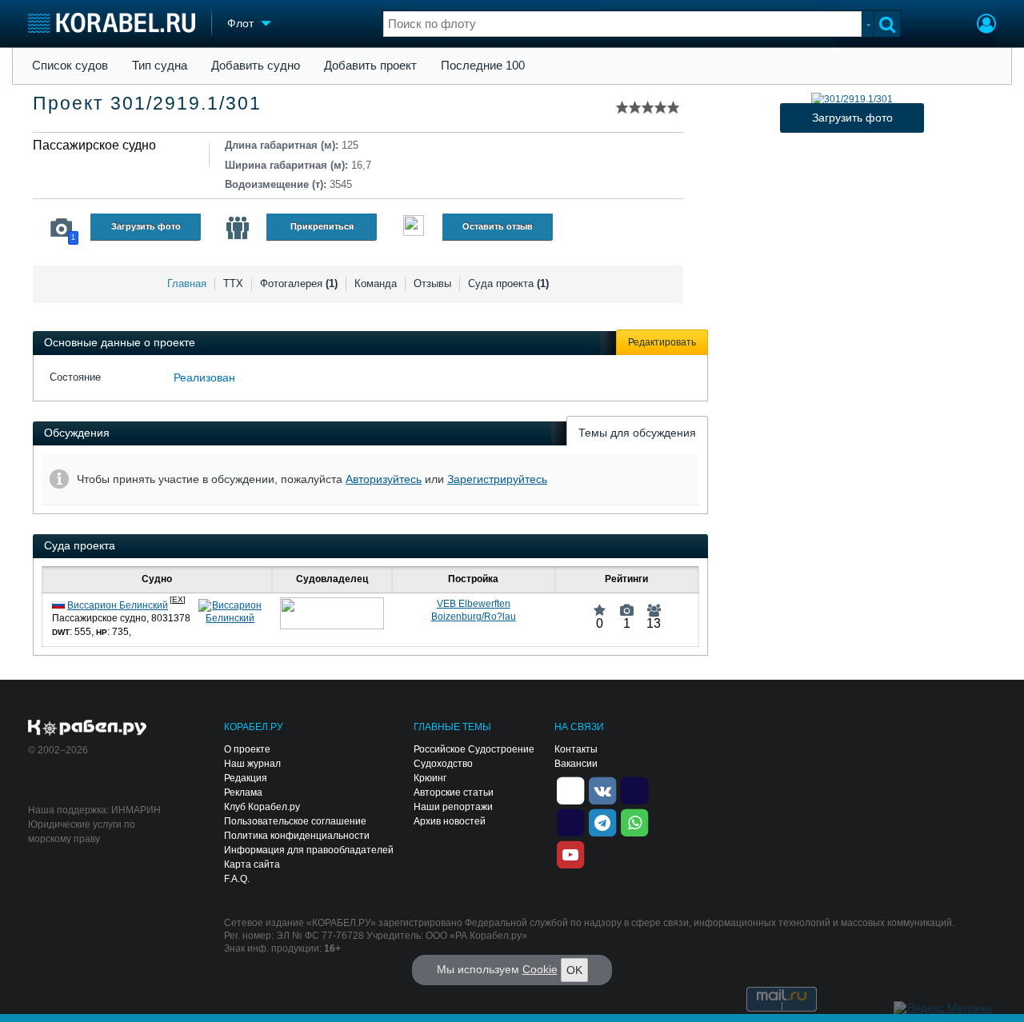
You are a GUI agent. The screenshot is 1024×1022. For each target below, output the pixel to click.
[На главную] (111, 23)
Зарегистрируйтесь (497, 479)
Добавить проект (370, 65)
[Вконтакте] (602, 789)
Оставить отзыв (497, 226)
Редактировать (662, 342)
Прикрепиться (322, 226)
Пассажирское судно (94, 145)
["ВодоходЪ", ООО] (332, 613)
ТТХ (233, 283)
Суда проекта (508, 283)
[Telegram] (602, 821)
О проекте (247, 749)
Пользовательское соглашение (295, 821)
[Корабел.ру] (87, 728)
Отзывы (432, 283)
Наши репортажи (453, 806)
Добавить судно (255, 65)
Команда (375, 283)
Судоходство (443, 763)
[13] (654, 603)
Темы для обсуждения (637, 432)
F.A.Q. (237, 878)
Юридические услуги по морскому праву (81, 831)
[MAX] (570, 821)
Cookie (540, 969)
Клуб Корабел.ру (262, 806)
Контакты (576, 749)
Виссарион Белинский (117, 605)
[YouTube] (570, 853)
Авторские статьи (454, 792)
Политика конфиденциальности (297, 835)
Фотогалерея (299, 283)
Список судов (70, 65)
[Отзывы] (413, 227)
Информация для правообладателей (309, 850)
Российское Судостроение (474, 749)
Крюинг (430, 778)
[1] (627, 603)
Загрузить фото (146, 226)
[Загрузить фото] (852, 99)
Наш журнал (252, 763)
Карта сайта (252, 864)
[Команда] (237, 228)
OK (574, 970)
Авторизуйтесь (384, 479)
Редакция (245, 778)
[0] (600, 603)
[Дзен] (570, 789)
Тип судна (159, 65)
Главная (186, 283)
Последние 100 (483, 65)
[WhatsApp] (634, 821)
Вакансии (576, 763)
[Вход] (986, 25)
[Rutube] (634, 789)
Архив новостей (450, 821)
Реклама (243, 792)
